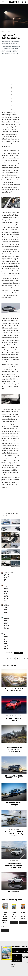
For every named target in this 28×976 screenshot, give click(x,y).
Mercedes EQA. (14, 892)
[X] (11, 94)
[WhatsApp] (11, 87)
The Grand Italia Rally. (6, 610)
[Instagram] (22, 959)
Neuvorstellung (8, 572)
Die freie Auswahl (14, 829)
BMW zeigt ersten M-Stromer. (14, 719)
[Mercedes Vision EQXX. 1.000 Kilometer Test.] (14, 765)
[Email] (11, 84)
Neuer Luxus (5, 585)
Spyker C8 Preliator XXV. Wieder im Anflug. (6, 624)
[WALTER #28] (23, 906)
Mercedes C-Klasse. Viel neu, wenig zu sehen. (6, 641)
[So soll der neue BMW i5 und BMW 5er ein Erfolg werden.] (14, 818)
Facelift (6, 633)
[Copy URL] (11, 109)
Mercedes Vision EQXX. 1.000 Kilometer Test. (14, 777)
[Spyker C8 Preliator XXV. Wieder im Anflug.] (2, 617)
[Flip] (11, 98)
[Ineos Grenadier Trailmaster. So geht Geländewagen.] (14, 734)
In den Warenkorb (5, 931)
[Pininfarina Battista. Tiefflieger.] (14, 792)
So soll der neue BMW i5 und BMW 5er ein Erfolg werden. (14, 834)
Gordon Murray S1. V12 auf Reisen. (6, 577)
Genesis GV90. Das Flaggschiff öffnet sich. (6, 594)
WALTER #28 (23, 914)
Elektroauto (18, 652)
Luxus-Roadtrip (6, 605)
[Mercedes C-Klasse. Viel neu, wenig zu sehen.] (2, 633)
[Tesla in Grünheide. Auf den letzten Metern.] (14, 678)
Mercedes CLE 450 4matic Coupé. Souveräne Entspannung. (14, 865)
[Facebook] (11, 91)
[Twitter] (26, 959)
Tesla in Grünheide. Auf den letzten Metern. (14, 690)
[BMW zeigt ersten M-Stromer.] (14, 705)
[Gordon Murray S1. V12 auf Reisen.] (2, 573)
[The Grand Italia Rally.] (2, 605)
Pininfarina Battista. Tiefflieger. (14, 804)
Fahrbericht (14, 860)
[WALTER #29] (14, 906)
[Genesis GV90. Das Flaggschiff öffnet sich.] (2, 585)
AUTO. (8, 31)
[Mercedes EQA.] (14, 881)
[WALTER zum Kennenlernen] (4, 906)
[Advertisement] (10, 68)
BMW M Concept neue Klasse (14, 715)
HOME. (3, 31)
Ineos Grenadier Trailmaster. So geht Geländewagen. (14, 749)
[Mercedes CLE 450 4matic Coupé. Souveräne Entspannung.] (14, 850)
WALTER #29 (14, 914)
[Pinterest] (11, 101)
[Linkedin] (11, 105)
